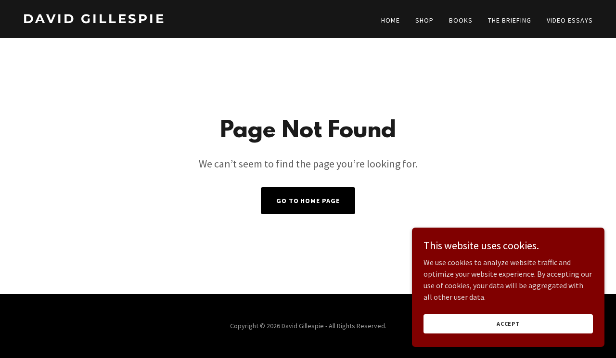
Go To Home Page (308, 200)
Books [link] (461, 20)
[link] (161, 20)
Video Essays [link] (570, 20)
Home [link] (390, 20)
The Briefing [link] (509, 20)
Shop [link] (424, 20)
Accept (508, 323)
